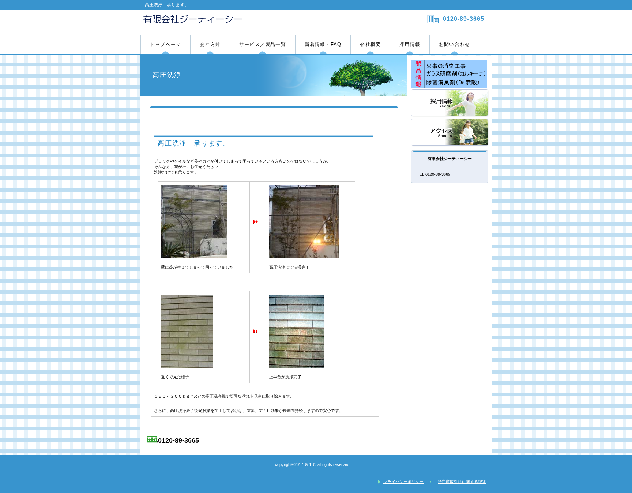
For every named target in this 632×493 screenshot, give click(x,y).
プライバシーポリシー (403, 481)
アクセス (450, 133)
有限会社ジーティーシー (227, 22)
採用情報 (450, 103)
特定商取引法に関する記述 (462, 481)
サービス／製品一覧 (450, 74)
